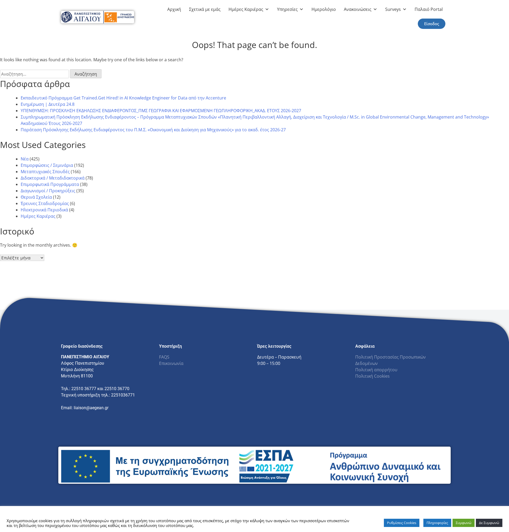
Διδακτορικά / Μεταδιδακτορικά (53, 178)
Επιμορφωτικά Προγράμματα (50, 184)
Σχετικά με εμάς (205, 9)
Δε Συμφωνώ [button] (489, 522)
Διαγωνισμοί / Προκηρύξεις (48, 191)
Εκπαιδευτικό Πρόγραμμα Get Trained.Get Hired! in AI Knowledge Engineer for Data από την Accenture (123, 98)
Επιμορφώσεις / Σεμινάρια (47, 165)
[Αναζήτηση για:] (35, 74)
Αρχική (174, 9)
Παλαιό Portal (429, 9)
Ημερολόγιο (323, 9)
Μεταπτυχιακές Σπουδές (45, 172)
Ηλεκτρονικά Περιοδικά (44, 210)
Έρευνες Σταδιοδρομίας (45, 203)
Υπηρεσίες (287, 9)
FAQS (164, 357)
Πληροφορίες (437, 522)
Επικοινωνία (171, 363)
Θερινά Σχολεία (36, 197)
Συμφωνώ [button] (463, 522)
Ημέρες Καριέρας (246, 9)
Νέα (25, 159)
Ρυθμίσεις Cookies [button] (401, 522)
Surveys (393, 9)
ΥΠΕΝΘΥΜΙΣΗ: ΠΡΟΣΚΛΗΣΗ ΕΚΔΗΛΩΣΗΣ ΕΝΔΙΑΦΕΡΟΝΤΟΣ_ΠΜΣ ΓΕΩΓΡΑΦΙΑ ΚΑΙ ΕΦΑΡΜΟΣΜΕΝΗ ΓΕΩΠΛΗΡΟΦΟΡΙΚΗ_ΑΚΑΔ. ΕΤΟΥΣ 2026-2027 (161, 111)
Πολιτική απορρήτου (376, 370)
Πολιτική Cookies (372, 376)
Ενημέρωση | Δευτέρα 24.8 (47, 104)
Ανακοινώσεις (357, 9)
